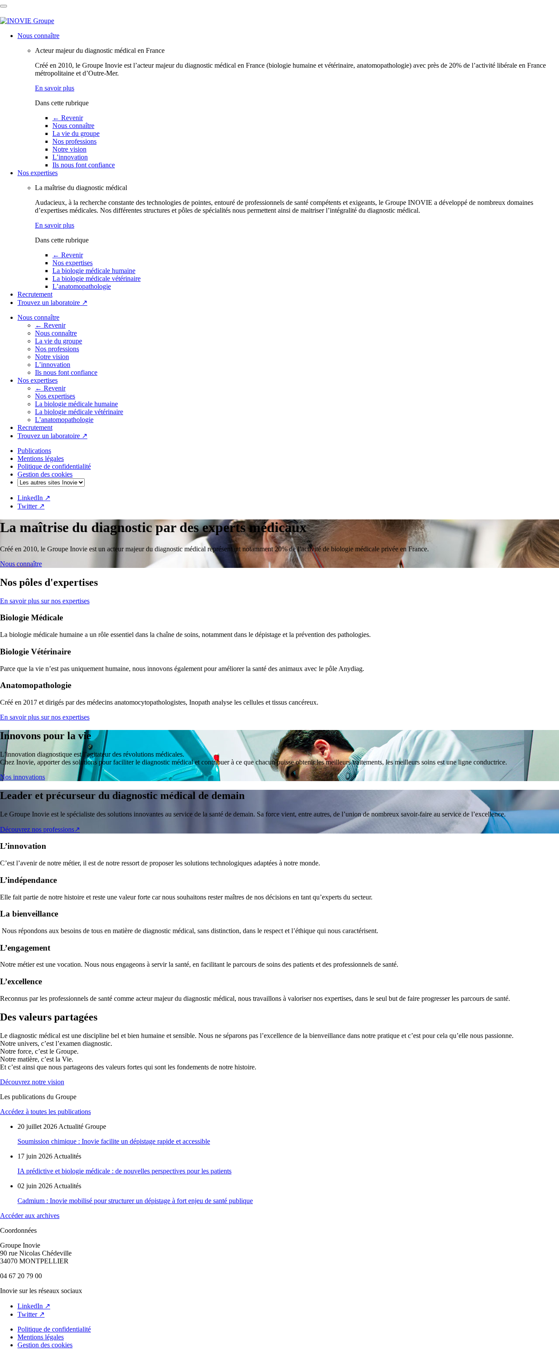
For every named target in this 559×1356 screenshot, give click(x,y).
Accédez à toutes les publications (45, 1111)
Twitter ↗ (31, 506)
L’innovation (70, 157)
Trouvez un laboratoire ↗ (52, 302)
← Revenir (67, 117)
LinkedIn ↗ (33, 498)
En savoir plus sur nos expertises (45, 601)
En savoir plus (54, 88)
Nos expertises (37, 172)
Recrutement (34, 294)
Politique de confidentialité (54, 466)
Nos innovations (22, 777)
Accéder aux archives (29, 1215)
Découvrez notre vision (32, 1082)
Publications (34, 450)
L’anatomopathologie (81, 286)
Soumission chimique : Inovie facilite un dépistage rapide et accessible (113, 1141)
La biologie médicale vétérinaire (96, 278)
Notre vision (69, 149)
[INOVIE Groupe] (27, 20)
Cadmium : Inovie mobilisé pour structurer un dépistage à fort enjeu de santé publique (135, 1200)
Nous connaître (38, 35)
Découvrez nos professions (40, 829)
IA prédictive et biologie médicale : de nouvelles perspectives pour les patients (124, 1171)
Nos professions (74, 141)
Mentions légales (40, 458)
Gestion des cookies (44, 474)
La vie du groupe (76, 133)
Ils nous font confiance (83, 165)
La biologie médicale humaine (93, 270)
